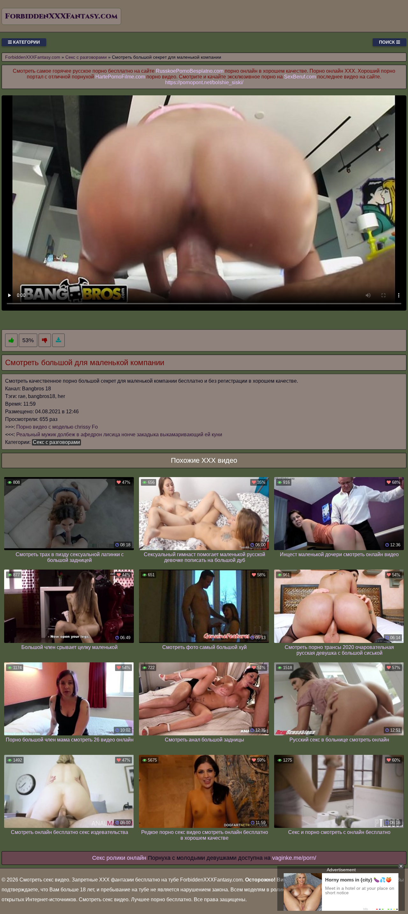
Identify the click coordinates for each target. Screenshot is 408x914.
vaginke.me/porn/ (294, 858)
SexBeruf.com (300, 76)
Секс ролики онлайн (119, 858)
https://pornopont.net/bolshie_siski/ (204, 82)
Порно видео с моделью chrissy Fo (57, 427)
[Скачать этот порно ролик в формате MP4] (58, 340)
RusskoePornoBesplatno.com (189, 71)
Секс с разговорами (56, 442)
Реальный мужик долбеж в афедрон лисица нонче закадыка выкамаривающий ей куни (119, 434)
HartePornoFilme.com (120, 76)
